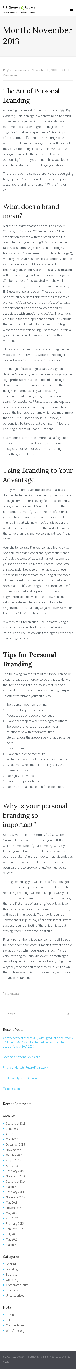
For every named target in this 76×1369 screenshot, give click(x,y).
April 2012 (12, 1218)
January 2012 (14, 1229)
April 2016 (12, 1134)
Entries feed (13, 1320)
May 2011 (11, 1239)
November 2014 (15, 1176)
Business (11, 1274)
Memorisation (11, 1089)
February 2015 (15, 1171)
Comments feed (15, 1325)
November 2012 (15, 1208)
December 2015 (15, 1144)
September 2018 (15, 1123)
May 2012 (11, 1213)
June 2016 (12, 1129)
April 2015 (12, 1166)
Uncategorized (15, 1295)
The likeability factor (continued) (22, 1078)
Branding (13, 993)
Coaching (12, 1280)
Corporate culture (17, 1285)
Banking (11, 1264)
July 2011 (11, 1234)
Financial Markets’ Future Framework (25, 1067)
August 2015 (13, 1160)
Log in (10, 1315)
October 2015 (14, 1155)
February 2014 (15, 1192)
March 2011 (13, 1245)
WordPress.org (15, 1331)
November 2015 (15, 1150)
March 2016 (13, 1139)
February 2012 (15, 1224)
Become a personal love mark (21, 1057)
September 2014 (15, 1181)
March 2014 (13, 1187)
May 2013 (11, 1202)
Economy (12, 1290)
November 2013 (15, 1197)
